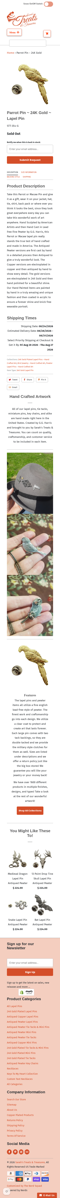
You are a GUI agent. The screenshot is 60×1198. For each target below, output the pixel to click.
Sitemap (11, 1104)
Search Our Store (16, 1099)
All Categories (14, 1084)
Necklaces (12, 1068)
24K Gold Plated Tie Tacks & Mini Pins (27, 1047)
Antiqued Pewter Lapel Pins (22, 1021)
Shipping (27, 177)
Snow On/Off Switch (33, 4)
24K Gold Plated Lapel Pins (22, 1011)
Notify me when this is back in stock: (23, 142)
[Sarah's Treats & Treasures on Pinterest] (15, 1151)
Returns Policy (15, 1120)
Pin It (43, 379)
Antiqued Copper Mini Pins (22, 1042)
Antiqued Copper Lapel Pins (22, 1016)
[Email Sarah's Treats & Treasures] (27, 1151)
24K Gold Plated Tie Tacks (21, 1058)
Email (14, 387)
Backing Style (13, 177)
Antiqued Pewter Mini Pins (21, 1032)
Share (29, 379)
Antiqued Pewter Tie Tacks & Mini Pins (28, 1027)
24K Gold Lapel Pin (25, 370)
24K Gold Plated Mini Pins (21, 1053)
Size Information (28, 172)
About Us (12, 1109)
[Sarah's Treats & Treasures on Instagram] (21, 1151)
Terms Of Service (16, 1135)
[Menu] (14, 32)
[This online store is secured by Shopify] (26, 994)
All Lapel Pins (14, 1006)
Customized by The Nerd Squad (24, 1185)
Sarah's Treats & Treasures (30, 1162)
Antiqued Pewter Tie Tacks (21, 1037)
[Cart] (47, 33)
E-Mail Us (48, 1195)
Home (10, 52)
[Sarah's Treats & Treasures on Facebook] (9, 1151)
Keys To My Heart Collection (22, 1073)
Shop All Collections (30, 810)
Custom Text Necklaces (19, 1079)
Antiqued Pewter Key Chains (22, 1063)
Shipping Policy (15, 1125)
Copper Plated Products (20, 1115)
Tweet (15, 379)
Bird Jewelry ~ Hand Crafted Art (31, 363)
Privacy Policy (14, 1130)
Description (12, 172)
